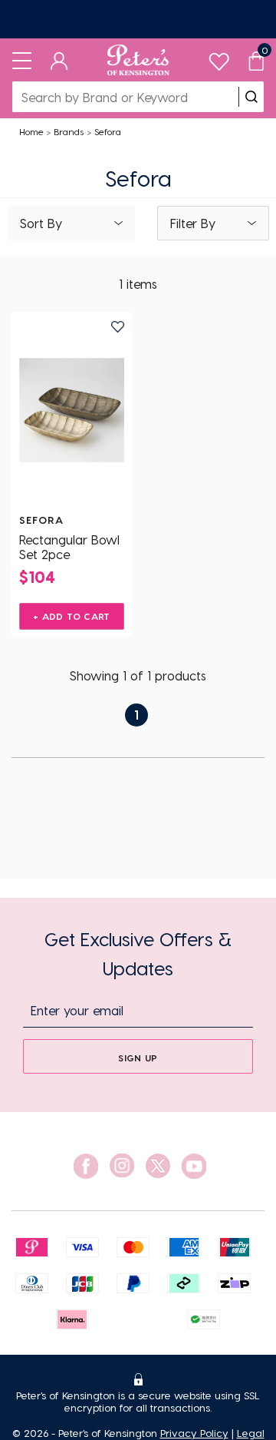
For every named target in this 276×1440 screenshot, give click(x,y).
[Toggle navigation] (21, 60)
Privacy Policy (194, 1432)
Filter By (192, 223)
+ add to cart (71, 616)
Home (31, 131)
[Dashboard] (59, 60)
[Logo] (138, 60)
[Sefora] (71, 410)
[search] (251, 96)
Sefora (107, 131)
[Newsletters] (138, 19)
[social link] (86, 1166)
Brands (69, 131)
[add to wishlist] (117, 327)
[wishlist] (219, 58)
